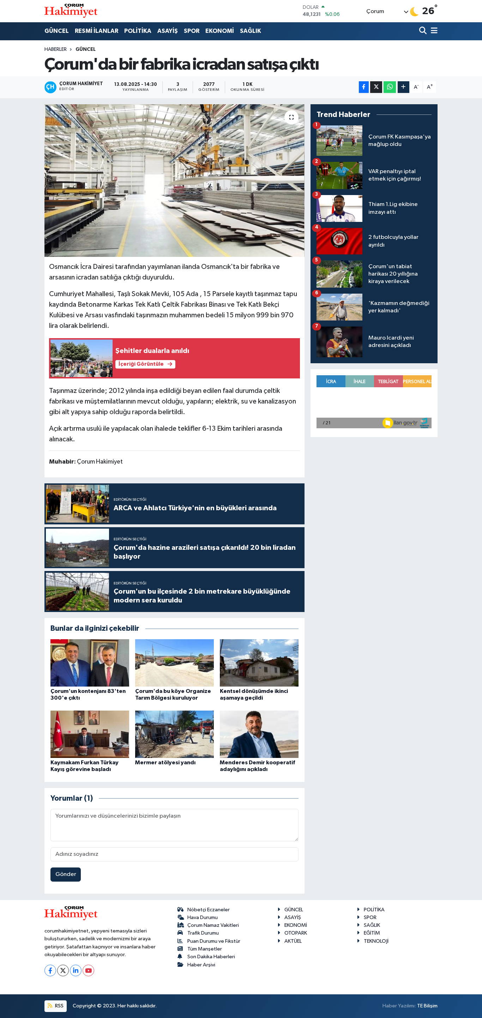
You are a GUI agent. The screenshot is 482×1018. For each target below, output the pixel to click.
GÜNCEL (56, 31)
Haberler (55, 49)
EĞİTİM (372, 933)
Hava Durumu (202, 917)
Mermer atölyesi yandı (165, 762)
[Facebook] (50, 970)
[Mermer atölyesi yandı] (174, 734)
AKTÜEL (293, 941)
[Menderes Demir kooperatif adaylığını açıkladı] (259, 734)
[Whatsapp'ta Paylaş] (390, 87)
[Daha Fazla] (403, 87)
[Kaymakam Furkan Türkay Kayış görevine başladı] (89, 734)
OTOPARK (295, 933)
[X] (63, 970)
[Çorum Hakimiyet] (70, 10)
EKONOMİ (219, 31)
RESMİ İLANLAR (96, 31)
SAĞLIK (250, 31)
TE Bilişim (427, 1005)
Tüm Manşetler (204, 949)
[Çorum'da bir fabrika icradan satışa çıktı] (174, 180)
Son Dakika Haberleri (211, 956)
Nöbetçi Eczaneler (208, 909)
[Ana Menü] (433, 31)
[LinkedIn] (76, 970)
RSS (59, 1005)
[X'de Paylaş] (376, 87)
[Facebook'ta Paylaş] (364, 87)
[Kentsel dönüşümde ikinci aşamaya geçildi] (259, 663)
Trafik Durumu (203, 933)
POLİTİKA (137, 31)
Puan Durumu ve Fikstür (213, 941)
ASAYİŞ (167, 31)
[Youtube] (88, 970)
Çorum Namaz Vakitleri (213, 925)
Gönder (65, 874)
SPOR (191, 31)
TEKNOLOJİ (376, 941)
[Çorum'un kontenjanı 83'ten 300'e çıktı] (89, 663)
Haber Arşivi (201, 964)
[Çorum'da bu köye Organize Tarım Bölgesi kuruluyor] (174, 663)
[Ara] (423, 31)
